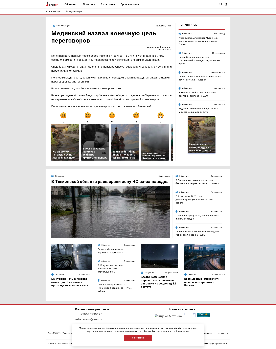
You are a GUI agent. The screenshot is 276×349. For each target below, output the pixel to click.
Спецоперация (63, 26)
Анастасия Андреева (159, 47)
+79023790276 (91, 314)
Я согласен (138, 337)
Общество (186, 34)
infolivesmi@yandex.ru (91, 319)
